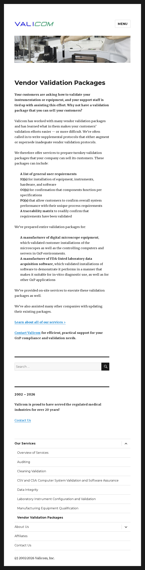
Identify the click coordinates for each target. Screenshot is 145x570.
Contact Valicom (28, 333)
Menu (123, 24)
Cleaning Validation (31, 471)
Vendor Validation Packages (40, 517)
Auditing (23, 462)
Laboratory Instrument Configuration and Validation (56, 499)
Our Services (25, 443)
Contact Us (23, 420)
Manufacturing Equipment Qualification (47, 508)
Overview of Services (32, 452)
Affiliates (21, 536)
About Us (22, 527)
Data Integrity (27, 490)
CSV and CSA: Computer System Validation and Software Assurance (68, 480)
